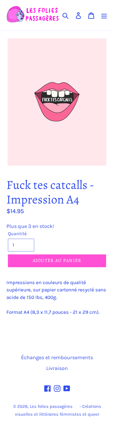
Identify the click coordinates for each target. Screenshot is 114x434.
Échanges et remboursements (57, 357)
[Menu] (104, 15)
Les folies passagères (51, 406)
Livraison (57, 368)
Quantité (17, 233)
